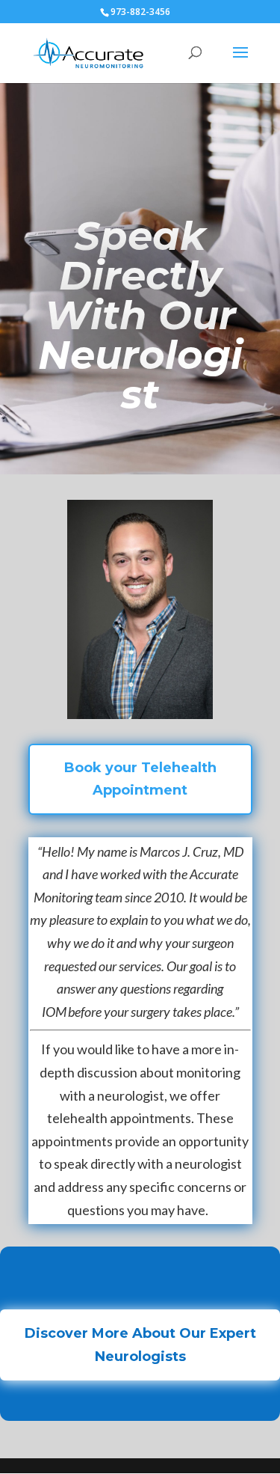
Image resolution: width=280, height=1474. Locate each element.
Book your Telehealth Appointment (140, 779)
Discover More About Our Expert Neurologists (140, 1345)
